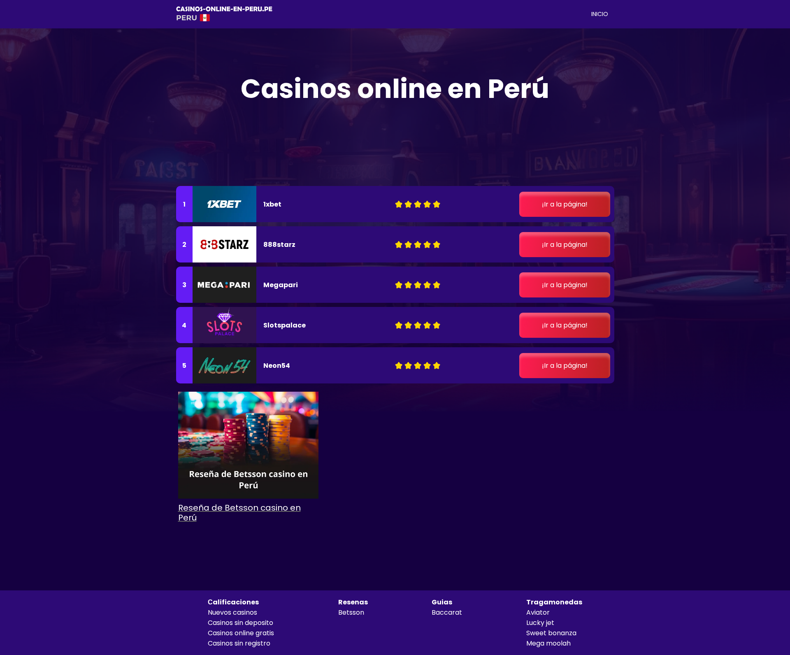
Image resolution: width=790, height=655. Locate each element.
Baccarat (447, 612)
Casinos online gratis (241, 633)
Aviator (538, 612)
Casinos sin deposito (240, 622)
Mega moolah (548, 643)
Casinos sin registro (239, 643)
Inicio (599, 14)
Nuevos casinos (232, 612)
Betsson (351, 612)
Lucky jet (540, 622)
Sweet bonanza (551, 633)
